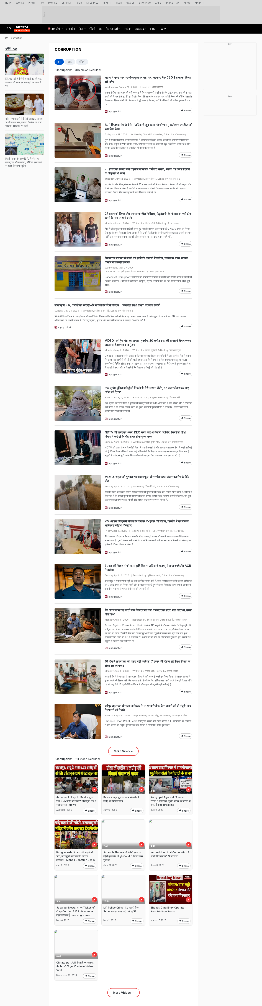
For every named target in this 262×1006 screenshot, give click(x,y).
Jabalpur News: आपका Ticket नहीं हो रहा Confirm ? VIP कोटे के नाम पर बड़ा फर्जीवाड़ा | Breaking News (75, 911)
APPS (158, 3)
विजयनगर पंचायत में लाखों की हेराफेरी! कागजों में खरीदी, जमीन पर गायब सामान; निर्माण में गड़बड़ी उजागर (147, 260)
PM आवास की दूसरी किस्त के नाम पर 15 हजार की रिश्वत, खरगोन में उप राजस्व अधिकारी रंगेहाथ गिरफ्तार (147, 523)
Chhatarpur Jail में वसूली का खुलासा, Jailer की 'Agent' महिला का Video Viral (75, 966)
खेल (100, 28)
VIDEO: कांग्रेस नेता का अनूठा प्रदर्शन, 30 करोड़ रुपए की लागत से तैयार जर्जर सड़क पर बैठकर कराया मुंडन (148, 343)
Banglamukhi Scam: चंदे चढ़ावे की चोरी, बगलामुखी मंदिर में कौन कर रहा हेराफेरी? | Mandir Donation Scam (75, 856)
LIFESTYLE (92, 3)
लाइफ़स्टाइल (140, 28)
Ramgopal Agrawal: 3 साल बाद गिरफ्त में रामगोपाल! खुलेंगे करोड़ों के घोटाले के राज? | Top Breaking (171, 801)
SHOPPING (145, 3)
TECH (119, 3)
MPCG (187, 3)
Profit (33, 3)
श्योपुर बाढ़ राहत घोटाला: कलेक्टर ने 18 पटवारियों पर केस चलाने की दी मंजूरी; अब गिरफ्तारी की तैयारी (148, 708)
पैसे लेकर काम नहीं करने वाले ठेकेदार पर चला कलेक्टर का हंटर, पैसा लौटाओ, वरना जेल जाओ (148, 612)
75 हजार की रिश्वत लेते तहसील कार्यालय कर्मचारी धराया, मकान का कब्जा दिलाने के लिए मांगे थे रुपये (147, 171)
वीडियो (92, 28)
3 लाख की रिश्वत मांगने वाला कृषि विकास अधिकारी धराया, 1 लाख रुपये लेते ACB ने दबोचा (148, 568)
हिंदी (42, 3)
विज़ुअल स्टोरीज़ (113, 28)
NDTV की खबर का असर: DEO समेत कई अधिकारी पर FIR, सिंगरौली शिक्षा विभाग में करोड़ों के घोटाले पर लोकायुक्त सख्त (145, 434)
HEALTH (107, 3)
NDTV (8, 3)
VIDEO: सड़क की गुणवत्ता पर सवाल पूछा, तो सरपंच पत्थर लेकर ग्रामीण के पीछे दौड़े (147, 479)
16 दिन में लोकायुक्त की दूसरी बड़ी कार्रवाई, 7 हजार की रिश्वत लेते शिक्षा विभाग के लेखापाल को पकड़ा (147, 663)
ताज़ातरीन (70, 28)
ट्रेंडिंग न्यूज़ (11, 48)
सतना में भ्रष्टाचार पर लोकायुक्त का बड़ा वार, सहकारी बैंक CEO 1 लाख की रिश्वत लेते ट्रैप (148, 79)
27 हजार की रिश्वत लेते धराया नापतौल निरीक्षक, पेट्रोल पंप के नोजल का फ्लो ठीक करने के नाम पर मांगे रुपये (148, 216)
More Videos (122, 992)
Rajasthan (173, 3)
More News (122, 751)
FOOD (79, 3)
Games (130, 3)
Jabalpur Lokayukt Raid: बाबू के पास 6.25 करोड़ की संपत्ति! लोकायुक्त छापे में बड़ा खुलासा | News (76, 801)
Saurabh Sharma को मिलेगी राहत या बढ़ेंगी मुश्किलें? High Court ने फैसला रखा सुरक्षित (123, 856)
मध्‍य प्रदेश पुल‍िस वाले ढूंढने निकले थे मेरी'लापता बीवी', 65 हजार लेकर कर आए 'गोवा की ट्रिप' (147, 390)
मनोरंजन (127, 28)
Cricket (66, 3)
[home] (22, 28)
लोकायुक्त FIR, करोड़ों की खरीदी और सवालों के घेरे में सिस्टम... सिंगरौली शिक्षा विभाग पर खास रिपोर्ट (107, 305)
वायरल (152, 28)
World (20, 3)
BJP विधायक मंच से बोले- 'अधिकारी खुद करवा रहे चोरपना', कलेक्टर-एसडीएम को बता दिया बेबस (148, 127)
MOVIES (52, 3)
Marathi (200, 3)
